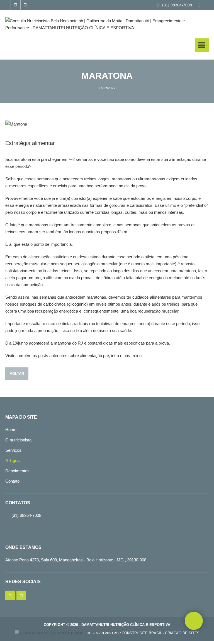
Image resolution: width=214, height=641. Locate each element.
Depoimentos (17, 470)
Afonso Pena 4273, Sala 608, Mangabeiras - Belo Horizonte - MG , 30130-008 (75, 560)
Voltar (17, 374)
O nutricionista (18, 440)
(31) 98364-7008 (174, 5)
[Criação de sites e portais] (49, 633)
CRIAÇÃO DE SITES (182, 633)
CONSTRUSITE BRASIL (142, 633)
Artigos (12, 460)
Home (10, 429)
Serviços (13, 450)
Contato (12, 481)
